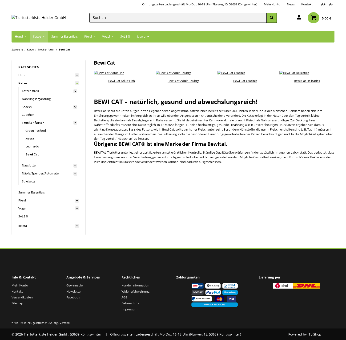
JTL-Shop (314, 334)
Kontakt (307, 4)
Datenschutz (130, 303)
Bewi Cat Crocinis (245, 81)
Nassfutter (29, 165)
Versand (65, 323)
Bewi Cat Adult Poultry (183, 81)
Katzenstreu (30, 91)
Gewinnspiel (74, 285)
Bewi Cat (32, 154)
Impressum (129, 309)
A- (331, 4)
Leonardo (32, 146)
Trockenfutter (33, 122)
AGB (124, 297)
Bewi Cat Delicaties (307, 81)
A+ (323, 4)
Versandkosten (22, 297)
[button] (299, 17)
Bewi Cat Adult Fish (121, 81)
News (291, 4)
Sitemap (17, 303)
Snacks (27, 107)
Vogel (22, 208)
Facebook (73, 297)
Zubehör (28, 114)
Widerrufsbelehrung (135, 291)
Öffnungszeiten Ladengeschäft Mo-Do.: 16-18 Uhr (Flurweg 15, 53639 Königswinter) (199, 4)
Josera (29, 138)
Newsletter (74, 291)
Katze (22, 83)
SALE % (23, 216)
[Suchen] (271, 18)
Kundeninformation (135, 285)
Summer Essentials (31, 192)
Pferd (22, 200)
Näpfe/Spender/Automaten (41, 173)
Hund (22, 75)
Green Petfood (35, 130)
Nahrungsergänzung (36, 99)
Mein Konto (272, 4)
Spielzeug (28, 181)
